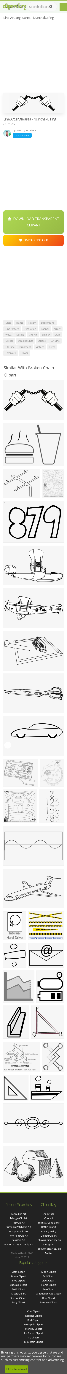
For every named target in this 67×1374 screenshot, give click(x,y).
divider (9, 340)
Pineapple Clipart (33, 1324)
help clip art (18, 1222)
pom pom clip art (18, 1235)
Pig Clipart (33, 1337)
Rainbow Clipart (48, 1302)
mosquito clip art (18, 1231)
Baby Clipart (18, 1302)
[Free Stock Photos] (14, 5)
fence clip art (18, 1214)
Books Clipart (18, 1276)
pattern (32, 322)
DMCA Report (48, 1227)
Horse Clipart (48, 1284)
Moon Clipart (48, 1271)
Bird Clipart (33, 1320)
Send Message (22, 135)
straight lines (25, 340)
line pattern (12, 329)
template (10, 353)
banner (45, 329)
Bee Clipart (49, 1289)
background (48, 322)
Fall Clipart (48, 1276)
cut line (55, 340)
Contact (48, 1218)
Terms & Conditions (49, 1222)
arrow (57, 329)
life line (10, 347)
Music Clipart (18, 1293)
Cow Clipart (33, 1311)
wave (8, 334)
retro (52, 347)
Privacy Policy (48, 1231)
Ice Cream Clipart (33, 1333)
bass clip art (18, 1240)
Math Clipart (18, 1271)
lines (8, 322)
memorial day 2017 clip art (18, 1244)
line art (33, 334)
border (46, 334)
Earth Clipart (18, 1289)
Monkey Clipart (33, 1328)
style (57, 334)
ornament (25, 347)
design (20, 334)
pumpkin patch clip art (18, 1227)
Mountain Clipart (33, 1341)
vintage (40, 347)
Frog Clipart (18, 1280)
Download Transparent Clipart (35, 222)
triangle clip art (18, 1218)
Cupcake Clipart (18, 1284)
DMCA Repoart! (35, 240)
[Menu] (63, 7)
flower (24, 353)
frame (19, 322)
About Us (49, 1214)
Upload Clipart (49, 1235)
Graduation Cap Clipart (48, 1293)
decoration (30, 329)
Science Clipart (18, 1298)
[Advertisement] (33, 57)
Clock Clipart (48, 1280)
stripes (42, 340)
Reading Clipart (33, 1315)
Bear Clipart (48, 1298)
